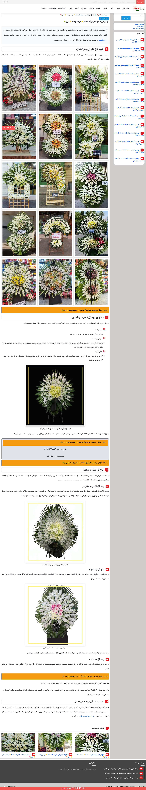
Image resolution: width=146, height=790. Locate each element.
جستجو (142, 15)
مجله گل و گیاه (99, 15)
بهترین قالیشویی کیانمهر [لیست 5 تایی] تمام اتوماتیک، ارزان (129, 125)
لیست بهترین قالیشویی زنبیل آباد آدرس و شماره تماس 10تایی (130, 41)
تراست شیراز (140, 26)
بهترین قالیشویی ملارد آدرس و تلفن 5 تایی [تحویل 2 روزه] (129, 142)
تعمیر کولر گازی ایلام (138, 28)
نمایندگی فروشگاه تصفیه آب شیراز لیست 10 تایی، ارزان (129, 117)
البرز (112, 8)
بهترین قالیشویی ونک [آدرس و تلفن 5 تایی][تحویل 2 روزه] (129, 134)
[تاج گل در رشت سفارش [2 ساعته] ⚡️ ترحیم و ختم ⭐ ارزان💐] (18, 742)
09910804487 (8, 127)
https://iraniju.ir (87, 716)
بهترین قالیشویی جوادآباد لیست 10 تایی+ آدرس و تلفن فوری (130, 91)
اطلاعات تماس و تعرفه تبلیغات (57, 8)
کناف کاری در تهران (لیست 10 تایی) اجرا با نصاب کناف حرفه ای (129, 159)
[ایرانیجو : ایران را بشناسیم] (139, 8)
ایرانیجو (102, 40)
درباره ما (44, 8)
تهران (118, 8)
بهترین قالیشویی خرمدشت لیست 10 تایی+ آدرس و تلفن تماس (129, 83)
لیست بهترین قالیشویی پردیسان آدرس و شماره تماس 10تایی (130, 49)
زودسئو (3, 786)
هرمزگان (83, 8)
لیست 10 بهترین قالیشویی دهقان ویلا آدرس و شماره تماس (129, 66)
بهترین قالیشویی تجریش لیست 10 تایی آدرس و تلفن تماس (130, 108)
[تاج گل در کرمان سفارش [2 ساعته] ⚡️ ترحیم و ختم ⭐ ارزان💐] (55, 742)
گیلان (105, 8)
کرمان (77, 8)
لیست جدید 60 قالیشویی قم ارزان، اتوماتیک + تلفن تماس (114, 2)
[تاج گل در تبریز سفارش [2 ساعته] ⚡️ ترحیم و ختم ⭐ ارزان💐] (92, 742)
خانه (106, 15)
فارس (98, 8)
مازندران (91, 8)
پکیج (71, 8)
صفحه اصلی (126, 8)
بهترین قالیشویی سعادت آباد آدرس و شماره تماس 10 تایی (129, 151)
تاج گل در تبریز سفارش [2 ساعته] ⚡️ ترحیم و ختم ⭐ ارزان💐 (92, 756)
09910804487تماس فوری (73, 788)
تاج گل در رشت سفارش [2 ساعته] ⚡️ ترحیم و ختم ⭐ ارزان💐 (18, 756)
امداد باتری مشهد (139, 24)
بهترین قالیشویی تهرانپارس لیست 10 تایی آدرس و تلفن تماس (130, 100)
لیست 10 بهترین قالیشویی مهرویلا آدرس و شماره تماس (129, 75)
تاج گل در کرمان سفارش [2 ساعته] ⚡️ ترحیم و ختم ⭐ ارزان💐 (55, 756)
